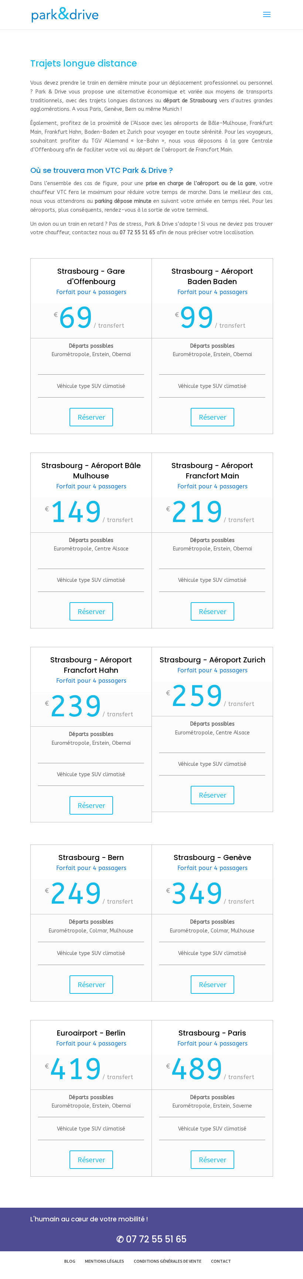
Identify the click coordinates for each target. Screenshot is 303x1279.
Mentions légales (104, 1261)
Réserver (91, 417)
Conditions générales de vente (167, 1261)
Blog (69, 1261)
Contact (221, 1261)
